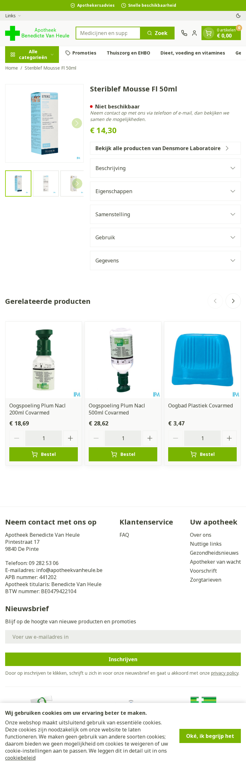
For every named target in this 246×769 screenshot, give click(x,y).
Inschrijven (123, 659)
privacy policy (224, 673)
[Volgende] (77, 123)
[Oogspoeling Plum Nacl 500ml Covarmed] (123, 360)
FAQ (124, 534)
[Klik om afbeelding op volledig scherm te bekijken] (44, 123)
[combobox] (108, 33)
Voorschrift (203, 570)
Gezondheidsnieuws (214, 552)
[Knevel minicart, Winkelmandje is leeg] (208, 33)
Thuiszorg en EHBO (128, 53)
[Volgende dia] (233, 301)
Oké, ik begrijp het (210, 735)
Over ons (200, 534)
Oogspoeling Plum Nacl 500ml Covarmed (117, 409)
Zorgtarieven (205, 579)
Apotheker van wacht (215, 561)
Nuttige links (206, 543)
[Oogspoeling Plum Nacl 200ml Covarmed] (43, 360)
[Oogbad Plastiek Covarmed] (202, 360)
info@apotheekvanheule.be (69, 570)
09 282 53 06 (44, 563)
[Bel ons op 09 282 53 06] (184, 33)
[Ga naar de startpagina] (37, 33)
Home (11, 68)
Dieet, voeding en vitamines (192, 53)
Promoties (84, 53)
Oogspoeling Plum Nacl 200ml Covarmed (37, 409)
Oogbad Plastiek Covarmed (200, 405)
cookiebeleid (20, 757)
